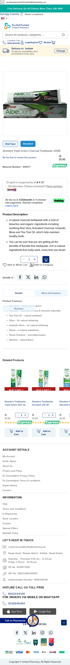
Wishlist (47, 42)
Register (34, 42)
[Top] (64, 622)
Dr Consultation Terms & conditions (21, 480)
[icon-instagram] (42, 633)
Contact (7, 523)
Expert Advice (10, 485)
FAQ (5, 504)
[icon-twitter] (25, 633)
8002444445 (16, 593)
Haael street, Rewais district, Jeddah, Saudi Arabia (35, 553)
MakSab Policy (10, 533)
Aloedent (28, 143)
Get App (4, 14)
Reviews (18, 308)
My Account (9, 456)
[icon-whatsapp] (51, 633)
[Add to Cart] (45, 259)
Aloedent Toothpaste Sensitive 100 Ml (42, 403)
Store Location (10, 518)
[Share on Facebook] (20, 277)
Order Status (9, 461)
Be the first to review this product (19, 157)
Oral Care (10, 144)
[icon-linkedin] (34, 633)
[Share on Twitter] (28, 277)
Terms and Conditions (14, 509)
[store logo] (17, 26)
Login (27, 42)
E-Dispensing (10, 513)
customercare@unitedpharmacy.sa (26, 2)
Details (19, 293)
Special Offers (10, 528)
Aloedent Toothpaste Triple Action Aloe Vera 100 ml (16, 403)
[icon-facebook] (17, 633)
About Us (7, 466)
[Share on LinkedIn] (36, 277)
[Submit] (63, 34)
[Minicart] (53, 42)
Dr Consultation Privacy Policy (19, 475)
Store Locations (34, 14)
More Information (51, 293)
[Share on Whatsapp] (44, 277)
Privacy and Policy (12, 471)
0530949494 (16, 603)
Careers (14, 14)
